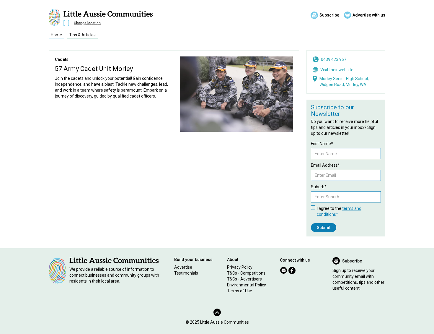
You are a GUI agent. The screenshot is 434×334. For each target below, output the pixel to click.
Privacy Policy (239, 267)
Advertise (183, 267)
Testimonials (186, 273)
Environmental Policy (246, 285)
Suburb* (319, 186)
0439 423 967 (333, 59)
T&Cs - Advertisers (244, 279)
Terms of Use (239, 290)
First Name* (322, 143)
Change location (87, 23)
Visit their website (336, 69)
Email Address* (325, 165)
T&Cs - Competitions (246, 273)
